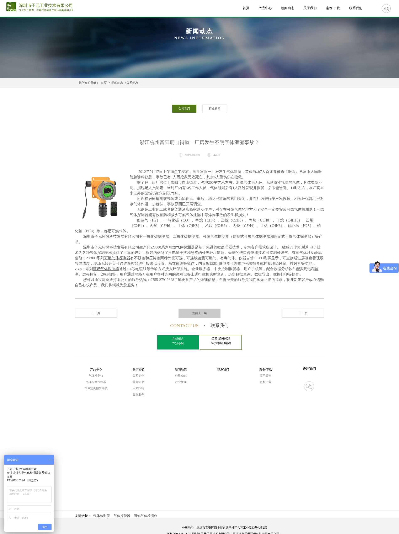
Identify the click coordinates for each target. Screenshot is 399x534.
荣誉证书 (138, 382)
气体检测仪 (96, 375)
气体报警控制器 (96, 382)
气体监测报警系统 (96, 388)
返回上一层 (199, 313)
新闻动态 (287, 8)
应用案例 (265, 375)
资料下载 (265, 382)
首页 (246, 8)
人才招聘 (138, 388)
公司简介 (138, 375)
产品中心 (265, 8)
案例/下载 (333, 8)
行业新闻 (214, 108)
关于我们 (310, 8)
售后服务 (138, 394)
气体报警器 (122, 516)
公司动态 (184, 108)
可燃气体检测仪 (145, 516)
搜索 (386, 8)
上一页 (95, 313)
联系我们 (355, 8)
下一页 (303, 313)
